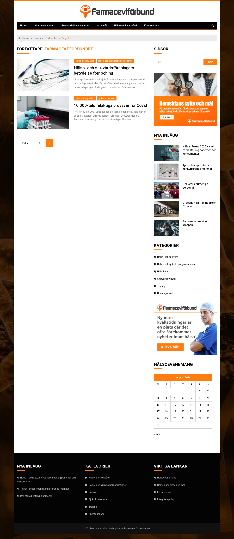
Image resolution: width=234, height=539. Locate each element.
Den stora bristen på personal (36, 496)
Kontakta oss (151, 25)
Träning (161, 286)
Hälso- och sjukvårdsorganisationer (115, 61)
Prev (25, 143)
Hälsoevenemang (44, 25)
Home (23, 25)
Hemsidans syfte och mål (171, 485)
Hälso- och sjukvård (125, 25)
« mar (157, 434)
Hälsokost (162, 271)
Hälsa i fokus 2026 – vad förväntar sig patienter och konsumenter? (199, 150)
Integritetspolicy (166, 499)
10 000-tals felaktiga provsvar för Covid (110, 105)
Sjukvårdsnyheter (106, 98)
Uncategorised (165, 293)
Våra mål (102, 25)
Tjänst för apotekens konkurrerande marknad (198, 167)
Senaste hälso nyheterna (75, 25)
